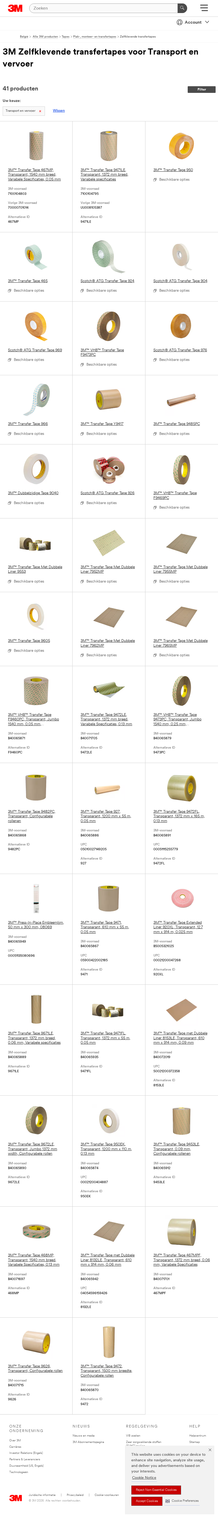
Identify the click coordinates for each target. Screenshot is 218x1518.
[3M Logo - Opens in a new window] (15, 8)
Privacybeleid (75, 1495)
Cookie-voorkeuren (107, 1495)
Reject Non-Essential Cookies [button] (156, 1490)
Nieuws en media (84, 1435)
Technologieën (18, 1472)
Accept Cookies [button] (147, 1501)
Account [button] (193, 22)
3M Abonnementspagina (88, 1442)
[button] (182, 1501)
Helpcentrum (197, 1435)
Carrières (15, 1447)
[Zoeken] (182, 8)
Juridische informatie (42, 1495)
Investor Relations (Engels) (26, 1453)
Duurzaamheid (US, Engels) (26, 1466)
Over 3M (15, 1440)
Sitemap (194, 1442)
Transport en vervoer (20, 111)
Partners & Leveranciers (24, 1459)
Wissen (59, 111)
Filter (202, 89)
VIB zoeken (133, 1435)
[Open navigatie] (204, 10)
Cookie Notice (144, 1478)
